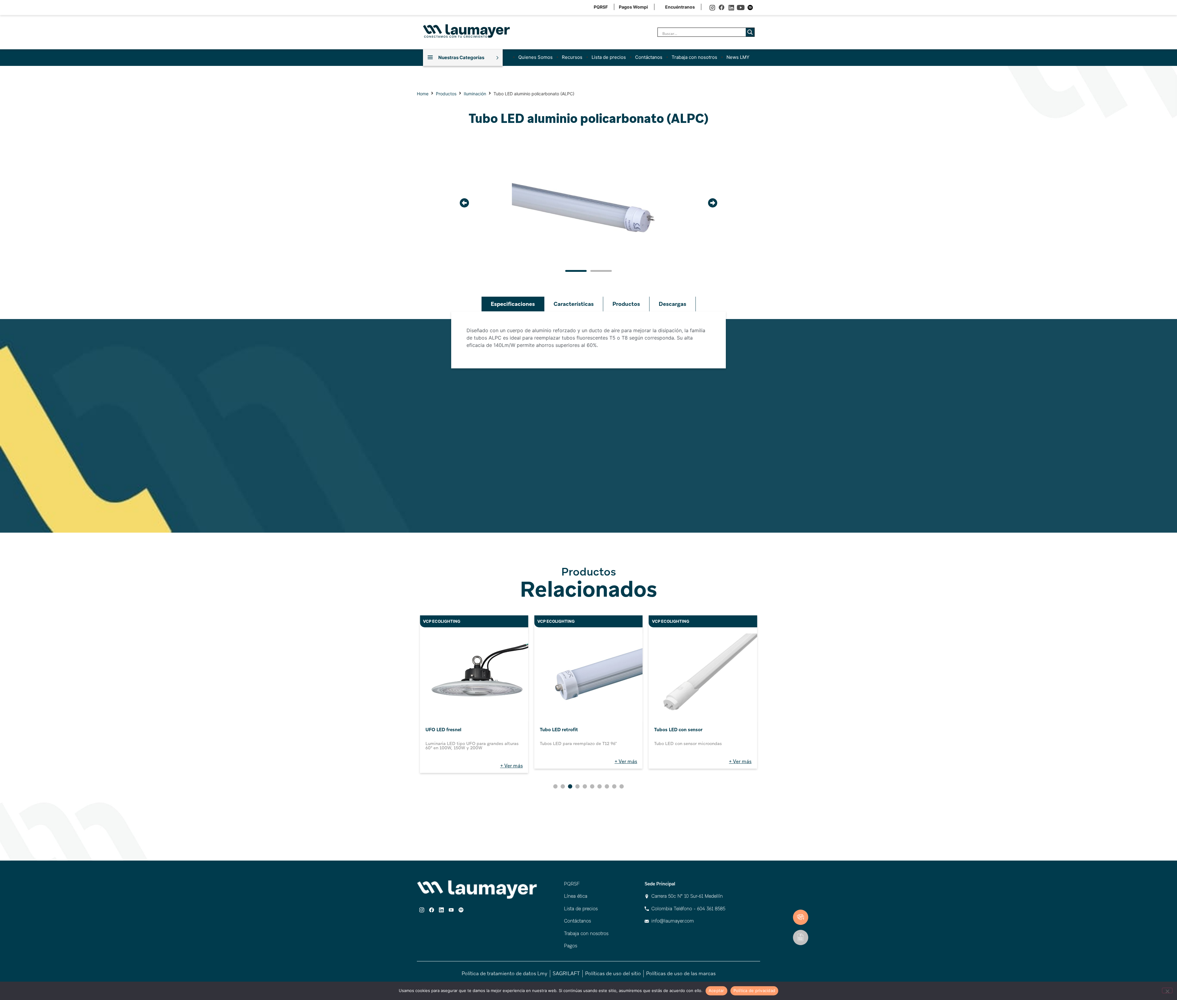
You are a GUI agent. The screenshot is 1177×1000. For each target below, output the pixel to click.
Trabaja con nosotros (694, 57)
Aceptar (716, 990)
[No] (1167, 990)
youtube (741, 7)
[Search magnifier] (750, 32)
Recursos (572, 57)
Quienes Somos (535, 57)
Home (423, 93)
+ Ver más (511, 765)
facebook (722, 7)
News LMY (737, 57)
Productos (446, 93)
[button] (464, 202)
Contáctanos (648, 57)
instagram (712, 7)
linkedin (731, 7)
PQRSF (601, 7)
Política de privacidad (754, 990)
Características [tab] (574, 303)
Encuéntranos (680, 7)
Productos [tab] (626, 303)
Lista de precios (609, 57)
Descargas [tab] (672, 303)
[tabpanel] (588, 339)
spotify (750, 7)
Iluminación (475, 93)
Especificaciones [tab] (513, 303)
